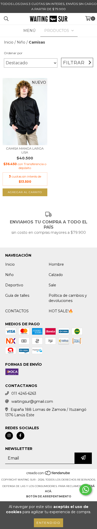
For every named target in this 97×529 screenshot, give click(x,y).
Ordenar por (13, 53)
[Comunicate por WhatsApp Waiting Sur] (85, 489)
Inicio (8, 42)
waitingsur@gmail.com (32, 401)
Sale (52, 285)
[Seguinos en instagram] (9, 436)
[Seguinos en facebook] (20, 436)
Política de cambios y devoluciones (68, 298)
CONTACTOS (17, 311)
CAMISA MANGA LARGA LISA (25, 150)
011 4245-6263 (23, 393)
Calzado (56, 274)
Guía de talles (17, 295)
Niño (21, 42)
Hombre (56, 264)
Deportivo (14, 285)
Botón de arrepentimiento (48, 496)
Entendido (48, 523)
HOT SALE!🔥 (61, 311)
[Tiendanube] (48, 474)
